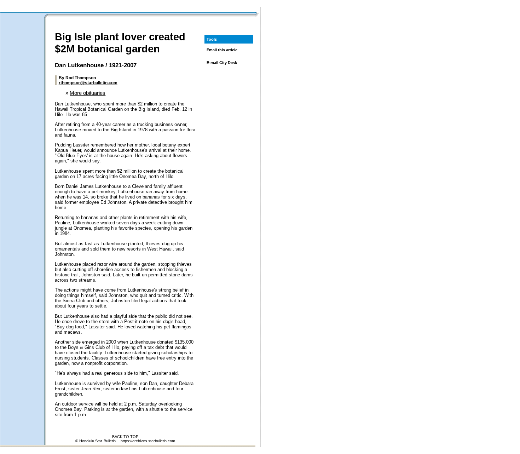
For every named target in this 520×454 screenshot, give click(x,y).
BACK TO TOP (125, 437)
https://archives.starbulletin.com (148, 441)
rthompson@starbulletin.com (88, 82)
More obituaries (87, 93)
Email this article (222, 50)
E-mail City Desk (222, 63)
